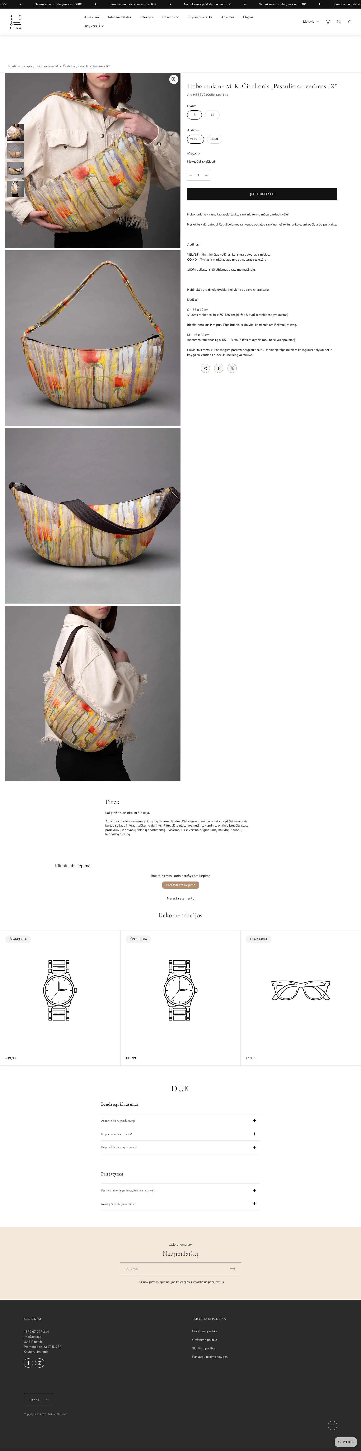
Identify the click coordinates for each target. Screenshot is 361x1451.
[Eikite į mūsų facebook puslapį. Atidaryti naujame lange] (28, 1363)
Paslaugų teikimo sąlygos (210, 1357)
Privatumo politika (204, 1331)
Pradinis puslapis (20, 66)
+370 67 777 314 (36, 1332)
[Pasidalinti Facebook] (218, 368)
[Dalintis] (205, 368)
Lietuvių (308, 21)
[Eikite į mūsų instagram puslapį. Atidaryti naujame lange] (39, 1363)
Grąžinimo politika (204, 1340)
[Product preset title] (60, 990)
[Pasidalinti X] (232, 368)
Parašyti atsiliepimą (180, 885)
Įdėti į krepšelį (262, 194)
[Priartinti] (173, 79)
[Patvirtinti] (235, 1268)
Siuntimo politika (203, 1348)
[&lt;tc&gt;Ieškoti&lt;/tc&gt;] (339, 21)
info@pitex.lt (32, 1337)
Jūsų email (131, 1269)
